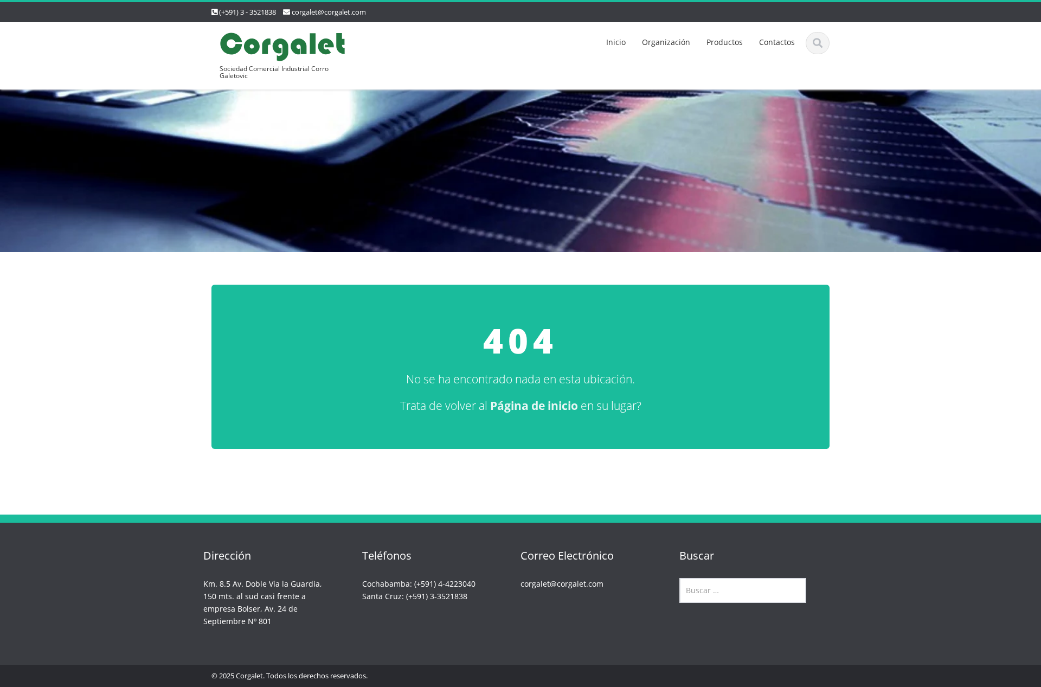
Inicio (616, 42)
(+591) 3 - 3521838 (247, 12)
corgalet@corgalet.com (329, 12)
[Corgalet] (282, 45)
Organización (666, 42)
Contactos (777, 42)
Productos (724, 42)
